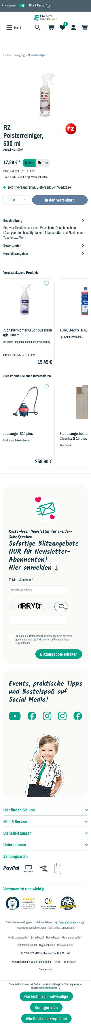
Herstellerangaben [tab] (15, 253)
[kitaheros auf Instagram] (62, 716)
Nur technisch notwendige (46, 996)
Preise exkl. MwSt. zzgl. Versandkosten (25, 177)
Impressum (70, 962)
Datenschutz (45, 969)
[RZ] (71, 128)
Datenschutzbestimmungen (43, 636)
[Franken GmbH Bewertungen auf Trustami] (42, 903)
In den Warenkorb (60, 200)
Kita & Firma (36, 5)
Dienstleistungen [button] (17, 833)
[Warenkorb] (83, 27)
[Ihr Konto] (73, 27)
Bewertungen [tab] (12, 245)
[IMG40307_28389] (45, 95)
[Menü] (9, 27)
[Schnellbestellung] (50, 27)
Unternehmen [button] (14, 845)
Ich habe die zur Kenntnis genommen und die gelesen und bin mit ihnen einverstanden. (43, 639)
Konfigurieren (46, 1007)
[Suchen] (37, 27)
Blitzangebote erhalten (59, 654)
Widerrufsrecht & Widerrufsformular (31, 962)
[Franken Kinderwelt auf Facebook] (32, 716)
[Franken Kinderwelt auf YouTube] (15, 716)
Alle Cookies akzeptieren (46, 1018)
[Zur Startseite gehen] (45, 18)
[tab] (44, 228)
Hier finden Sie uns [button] (19, 810)
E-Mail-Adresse (21, 579)
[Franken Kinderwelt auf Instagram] (47, 716)
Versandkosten (67, 922)
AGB (38, 639)
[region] (45, 95)
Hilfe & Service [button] (15, 821)
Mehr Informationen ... (49, 988)
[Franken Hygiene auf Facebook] (77, 716)
